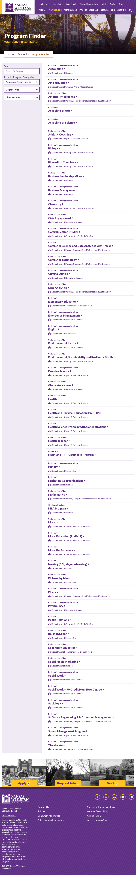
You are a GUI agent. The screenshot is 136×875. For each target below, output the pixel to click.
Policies (41, 811)
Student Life (108, 10)
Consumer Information (49, 815)
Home (11, 54)
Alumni (121, 10)
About (43, 10)
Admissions (70, 10)
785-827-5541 (9, 815)
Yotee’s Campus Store (98, 820)
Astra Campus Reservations (51, 820)
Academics (55, 10)
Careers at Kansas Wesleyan (101, 807)
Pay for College (88, 10)
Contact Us (43, 807)
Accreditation (94, 815)
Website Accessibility (97, 811)
